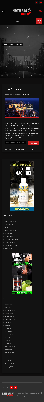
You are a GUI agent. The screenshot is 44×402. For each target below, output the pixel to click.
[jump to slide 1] (20, 209)
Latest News (21, 149)
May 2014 (8, 340)
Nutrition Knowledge (11, 239)
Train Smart (8, 248)
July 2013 (7, 358)
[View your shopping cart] (40, 12)
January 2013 (9, 367)
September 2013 (10, 352)
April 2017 (8, 307)
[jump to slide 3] (24, 209)
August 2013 (9, 355)
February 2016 (9, 316)
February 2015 (9, 328)
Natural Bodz (11, 142)
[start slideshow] (17, 209)
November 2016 (10, 310)
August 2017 (9, 304)
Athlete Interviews (10, 221)
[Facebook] (36, 2)
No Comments (35, 149)
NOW (39, 21)
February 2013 (9, 364)
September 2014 (10, 334)
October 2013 (9, 349)
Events (15, 149)
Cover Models (9, 224)
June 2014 (8, 337)
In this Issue (8, 233)
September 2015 (10, 322)
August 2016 (9, 313)
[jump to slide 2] (22, 209)
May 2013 (8, 361)
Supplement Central (11, 245)
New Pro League (14, 89)
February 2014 (9, 343)
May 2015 (8, 325)
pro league (22, 142)
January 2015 (9, 331)
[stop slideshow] (26, 209)
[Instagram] (40, 2)
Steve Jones (26, 94)
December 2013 (10, 346)
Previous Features (10, 242)
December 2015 (10, 319)
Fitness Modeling (10, 230)
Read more (33, 143)
